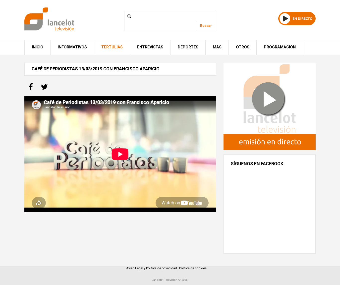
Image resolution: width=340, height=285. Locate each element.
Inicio (37, 47)
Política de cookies (193, 268)
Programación (280, 47)
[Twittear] (44, 88)
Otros (242, 47)
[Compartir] (31, 88)
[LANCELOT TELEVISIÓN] (49, 18)
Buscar (206, 26)
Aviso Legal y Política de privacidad (151, 268)
